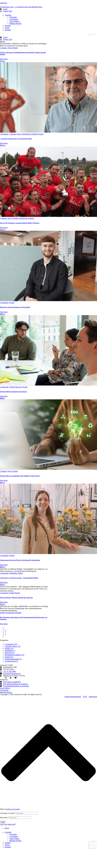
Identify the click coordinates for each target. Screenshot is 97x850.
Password (4, 818)
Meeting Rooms (15, 841)
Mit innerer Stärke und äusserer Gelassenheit (15, 307)
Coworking (13, 836)
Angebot (8, 832)
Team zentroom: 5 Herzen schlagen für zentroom (16, 597)
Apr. (2, 483)
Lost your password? (8, 824)
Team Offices (14, 839)
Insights (8, 843)
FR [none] (95, 34)
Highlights (13, 573)
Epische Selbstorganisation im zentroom (13, 391)
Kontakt (8, 847)
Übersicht (13, 834)
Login (3, 822)
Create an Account (13, 809)
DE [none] (89, 34)
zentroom (3, 3)
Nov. (3, 567)
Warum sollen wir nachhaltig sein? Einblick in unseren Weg (20, 476)
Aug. (3, 145)
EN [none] (92, 34)
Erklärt (15, 48)
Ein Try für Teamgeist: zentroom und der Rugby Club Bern (19, 223)
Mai (2, 398)
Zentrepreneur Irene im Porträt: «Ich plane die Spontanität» (20, 560)
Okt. (2, 41)
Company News (6, 48)
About (7, 845)
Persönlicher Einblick (30, 134)
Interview (18, 387)
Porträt (40, 134)
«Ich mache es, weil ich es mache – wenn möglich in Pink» (19, 578)
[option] (92, 34)
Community (4, 134)
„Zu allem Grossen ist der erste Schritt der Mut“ (16, 139)
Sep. (2, 61)
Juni (2, 314)
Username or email (7, 813)
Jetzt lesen (4, 59)
